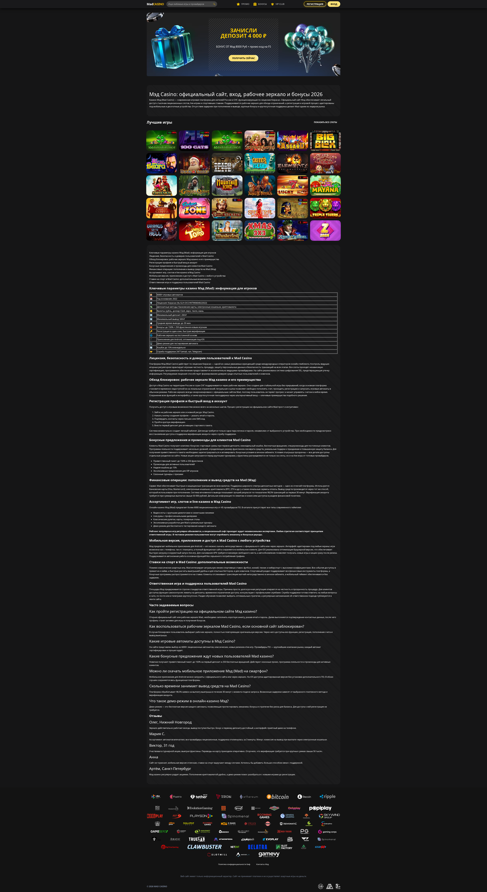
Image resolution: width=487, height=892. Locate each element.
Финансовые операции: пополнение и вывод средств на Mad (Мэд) (182, 269)
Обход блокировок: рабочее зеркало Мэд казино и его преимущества (184, 259)
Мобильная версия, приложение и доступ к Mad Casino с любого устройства (187, 275)
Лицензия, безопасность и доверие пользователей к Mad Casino (181, 256)
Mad (155, 4)
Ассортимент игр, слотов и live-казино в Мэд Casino (174, 272)
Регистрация (315, 4)
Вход (334, 4)
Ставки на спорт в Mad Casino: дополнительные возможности (180, 279)
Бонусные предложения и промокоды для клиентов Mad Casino (180, 266)
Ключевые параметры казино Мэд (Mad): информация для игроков (182, 252)
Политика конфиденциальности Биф (234, 864)
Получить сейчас (243, 58)
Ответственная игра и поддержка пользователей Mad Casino (179, 282)
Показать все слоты (325, 122)
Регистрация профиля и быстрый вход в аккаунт (173, 262)
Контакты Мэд (262, 864)
